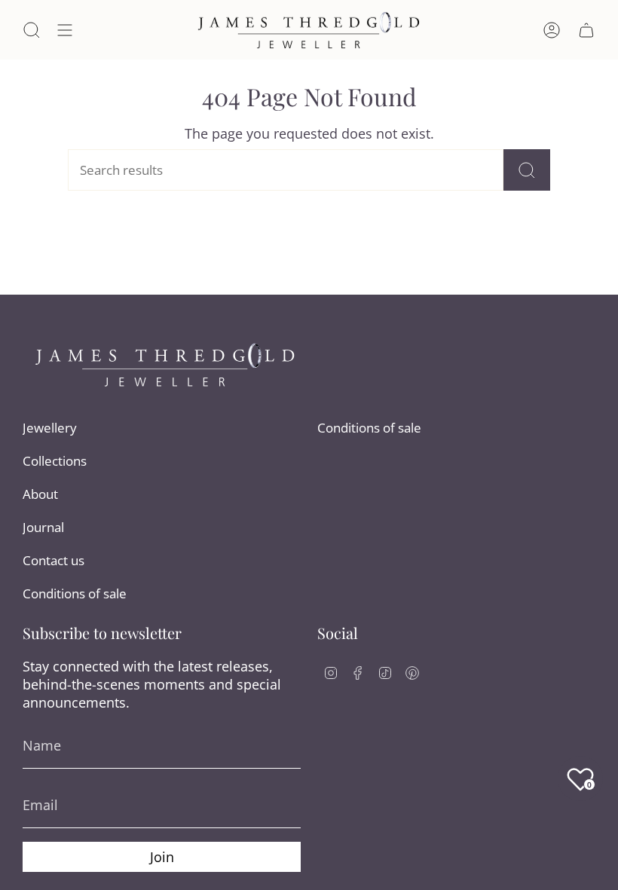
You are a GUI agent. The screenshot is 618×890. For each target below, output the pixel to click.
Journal (43, 527)
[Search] (526, 170)
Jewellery (50, 427)
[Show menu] (65, 29)
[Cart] (586, 29)
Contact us (53, 560)
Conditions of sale (75, 593)
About (40, 494)
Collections (55, 460)
